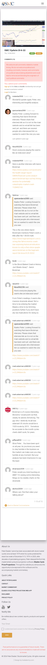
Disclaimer (6, 594)
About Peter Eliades (9, 580)
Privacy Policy (7, 597)
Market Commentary (9, 587)
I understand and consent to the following (24, 629)
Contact (5, 584)
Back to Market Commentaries (16, 505)
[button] (23, 33)
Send (7, 635)
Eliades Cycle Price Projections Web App (17, 590)
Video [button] (32, 53)
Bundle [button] (39, 53)
